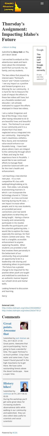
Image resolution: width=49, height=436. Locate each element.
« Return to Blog (9, 47)
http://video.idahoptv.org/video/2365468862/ (21, 308)
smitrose (7, 393)
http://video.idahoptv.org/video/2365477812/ (21, 310)
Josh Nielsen (21, 338)
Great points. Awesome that (9, 328)
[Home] (12, 6)
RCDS (15, 432)
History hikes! (8, 385)
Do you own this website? (40, 77)
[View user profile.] (24, 326)
